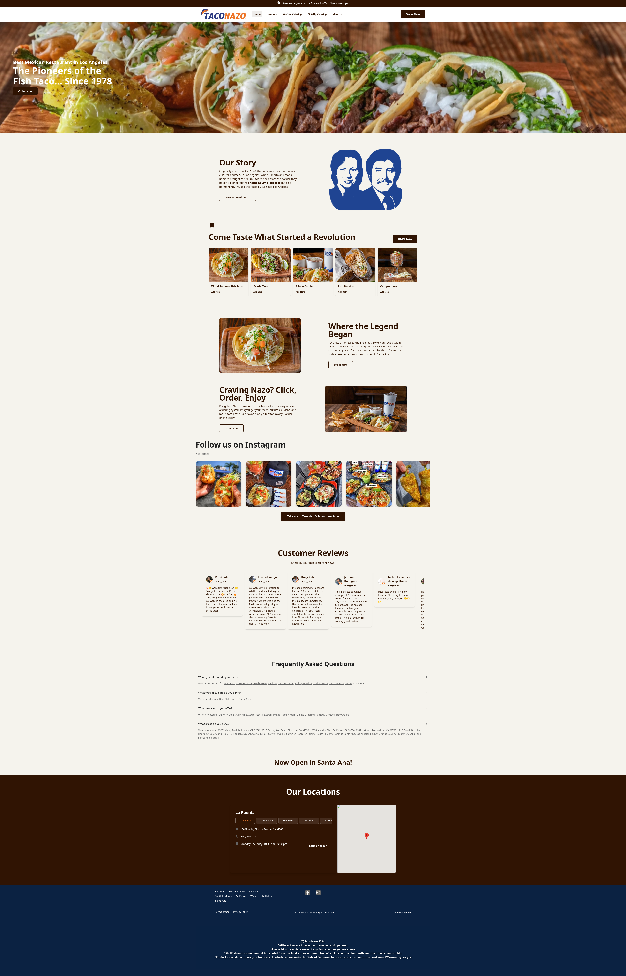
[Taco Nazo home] (223, 14)
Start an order (318, 845)
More (335, 14)
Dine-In (233, 714)
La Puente (310, 733)
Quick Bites (245, 699)
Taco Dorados (336, 683)
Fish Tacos (311, 3)
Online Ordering (306, 714)
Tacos (234, 699)
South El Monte (325, 733)
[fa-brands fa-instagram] (318, 892)
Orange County (387, 733)
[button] (218, 484)
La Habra (299, 733)
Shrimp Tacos (320, 683)
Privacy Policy (240, 911)
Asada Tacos (260, 683)
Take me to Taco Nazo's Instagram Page (313, 516)
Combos (330, 714)
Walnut (339, 733)
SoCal (413, 733)
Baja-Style (224, 699)
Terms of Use (222, 911)
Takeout (320, 714)
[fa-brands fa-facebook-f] (307, 892)
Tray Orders (342, 714)
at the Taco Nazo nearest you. (333, 3)
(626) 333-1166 (248, 836)
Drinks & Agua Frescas (250, 714)
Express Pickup (272, 714)
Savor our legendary (294, 3)
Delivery (223, 714)
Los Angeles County (367, 733)
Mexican (213, 699)
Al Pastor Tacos (244, 683)
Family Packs (288, 714)
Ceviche (272, 683)
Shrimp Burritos (303, 683)
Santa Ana (349, 733)
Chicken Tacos (285, 683)
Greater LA (402, 733)
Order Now (413, 14)
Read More (264, 623)
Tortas (348, 683)
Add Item (215, 292)
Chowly (406, 912)
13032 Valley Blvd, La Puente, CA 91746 (262, 829)
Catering (213, 714)
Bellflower (287, 733)
